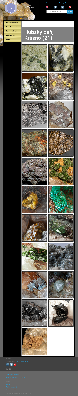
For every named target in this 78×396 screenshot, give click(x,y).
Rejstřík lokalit (10, 35)
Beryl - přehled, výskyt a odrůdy (15, 377)
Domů (9, 18)
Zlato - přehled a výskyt (13, 374)
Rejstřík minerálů (11, 27)
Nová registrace (63, 3)
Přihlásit (48, 3)
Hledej (70, 11)
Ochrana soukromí (11, 390)
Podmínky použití (11, 387)
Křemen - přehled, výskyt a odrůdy (16, 372)
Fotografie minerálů (12, 23)
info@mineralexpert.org (22, 361)
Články (21, 18)
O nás (8, 384)
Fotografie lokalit (11, 31)
